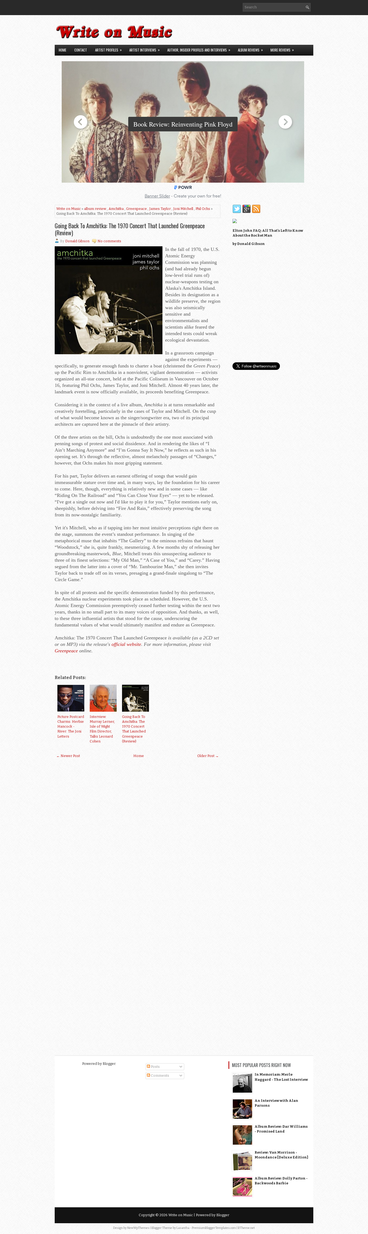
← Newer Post (68, 756)
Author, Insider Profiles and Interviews (198, 50)
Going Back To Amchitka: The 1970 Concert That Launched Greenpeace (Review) (130, 229)
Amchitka (116, 209)
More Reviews (282, 50)
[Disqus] (137, 832)
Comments (159, 1075)
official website (126, 644)
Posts (155, 1067)
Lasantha (182, 1228)
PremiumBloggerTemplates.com (214, 1228)
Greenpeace (136, 209)
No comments (109, 241)
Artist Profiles (108, 50)
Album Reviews (250, 50)
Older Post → (208, 756)
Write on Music (68, 209)
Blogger (109, 1064)
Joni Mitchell (183, 209)
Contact (80, 50)
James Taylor (160, 209)
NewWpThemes (138, 1228)
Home (62, 50)
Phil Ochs (203, 209)
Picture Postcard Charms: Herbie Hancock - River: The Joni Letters (70, 726)
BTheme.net (246, 1228)
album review (95, 209)
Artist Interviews (144, 50)
